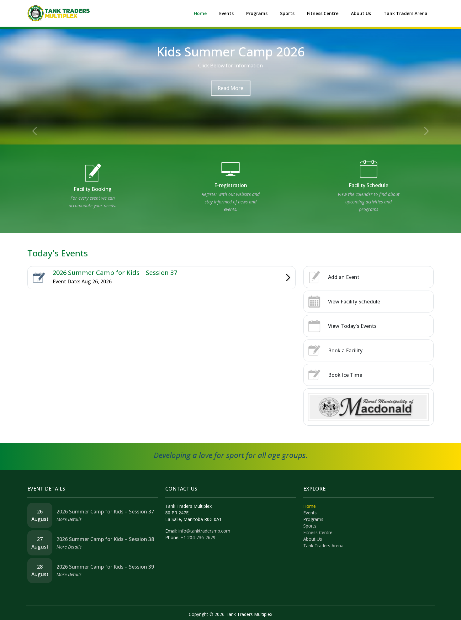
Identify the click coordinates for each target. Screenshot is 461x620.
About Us (361, 13)
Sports (287, 13)
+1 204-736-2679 (198, 537)
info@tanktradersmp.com (204, 531)
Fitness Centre (322, 13)
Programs (257, 13)
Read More (230, 88)
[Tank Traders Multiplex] (58, 12)
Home (200, 13)
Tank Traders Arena (405, 13)
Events (226, 13)
